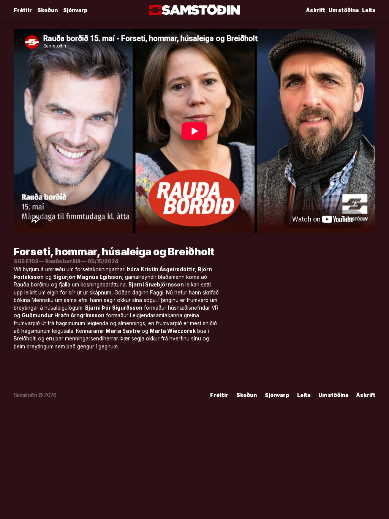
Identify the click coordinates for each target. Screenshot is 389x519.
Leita (368, 10)
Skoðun (47, 10)
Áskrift (315, 10)
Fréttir (23, 10)
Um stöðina (344, 10)
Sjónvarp (75, 10)
